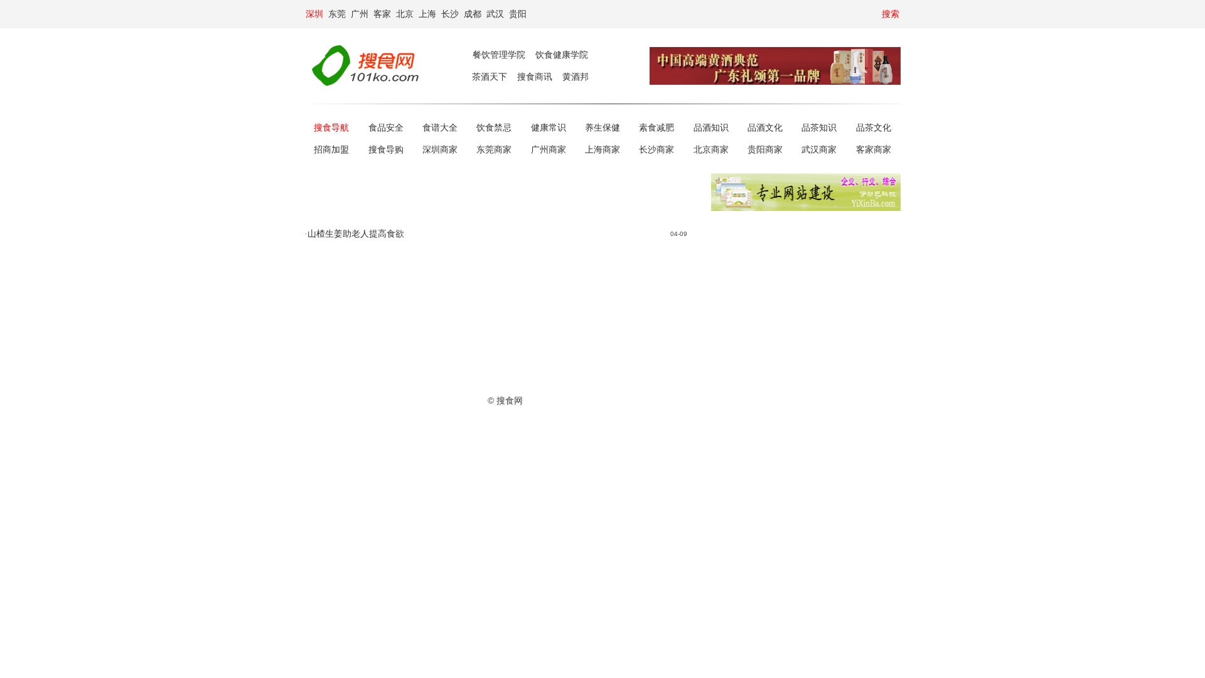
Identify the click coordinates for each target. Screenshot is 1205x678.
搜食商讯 (534, 77)
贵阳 (518, 14)
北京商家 (711, 149)
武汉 (495, 14)
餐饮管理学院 (499, 55)
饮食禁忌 (493, 127)
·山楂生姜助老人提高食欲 (354, 234)
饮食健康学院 (561, 55)
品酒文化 (765, 127)
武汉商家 (819, 149)
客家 (382, 14)
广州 (359, 14)
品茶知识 (819, 127)
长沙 (450, 14)
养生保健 (602, 127)
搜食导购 (386, 149)
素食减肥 (656, 127)
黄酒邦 (575, 77)
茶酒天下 (489, 77)
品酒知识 (711, 127)
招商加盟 (331, 149)
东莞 (337, 14)
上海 (427, 14)
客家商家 (873, 149)
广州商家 (548, 149)
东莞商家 (493, 149)
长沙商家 (656, 149)
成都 (472, 14)
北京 (405, 14)
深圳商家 (440, 149)
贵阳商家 (765, 149)
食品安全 (386, 127)
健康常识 (548, 127)
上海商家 (602, 149)
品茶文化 (873, 127)
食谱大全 (440, 127)
